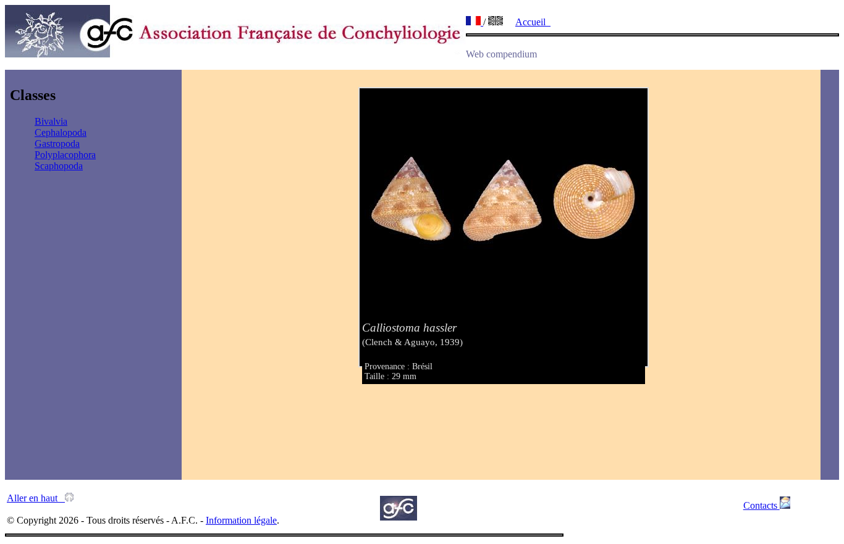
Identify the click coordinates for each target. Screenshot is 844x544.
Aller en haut (36, 498)
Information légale (241, 520)
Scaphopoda (59, 166)
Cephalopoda (61, 132)
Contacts (761, 505)
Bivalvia (51, 121)
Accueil (533, 22)
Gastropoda (57, 143)
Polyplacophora (65, 154)
